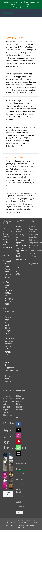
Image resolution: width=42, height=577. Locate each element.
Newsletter (8, 415)
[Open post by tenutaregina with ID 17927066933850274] (11, 462)
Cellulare (20, 502)
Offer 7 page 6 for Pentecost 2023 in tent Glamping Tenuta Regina (8, 293)
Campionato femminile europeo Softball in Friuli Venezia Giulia (8, 346)
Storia (5, 228)
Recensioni (8, 398)
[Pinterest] (18, 441)
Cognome (20, 479)
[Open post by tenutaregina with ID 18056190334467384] (11, 480)
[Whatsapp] (18, 447)
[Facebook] (18, 424)
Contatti (6, 239)
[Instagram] (18, 435)
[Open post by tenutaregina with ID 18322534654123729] (5, 462)
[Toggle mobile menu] (37, 14)
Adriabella (7, 247)
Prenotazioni (8, 401)
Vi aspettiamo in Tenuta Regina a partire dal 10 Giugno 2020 (8, 321)
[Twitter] (18, 430)
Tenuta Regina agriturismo (21, 256)
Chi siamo (7, 231)
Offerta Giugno (14, 37)
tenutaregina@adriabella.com (21, 7)
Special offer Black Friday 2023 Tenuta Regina (8, 269)
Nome (18, 469)
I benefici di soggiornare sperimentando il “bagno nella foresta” (8, 370)
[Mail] (18, 453)
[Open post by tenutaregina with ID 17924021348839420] (5, 480)
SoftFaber (8, 523)
